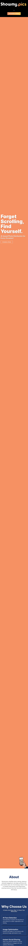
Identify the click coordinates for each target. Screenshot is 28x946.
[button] (14, 10)
